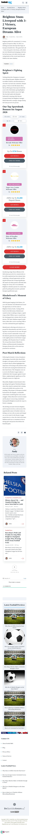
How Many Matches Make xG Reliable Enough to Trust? (15, 781)
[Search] (23, 2)
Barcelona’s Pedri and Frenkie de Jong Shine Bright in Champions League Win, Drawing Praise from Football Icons (13, 537)
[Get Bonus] (14, 130)
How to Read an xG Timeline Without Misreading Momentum (12, 793)
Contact (5, 760)
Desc (21, 121)
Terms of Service (7, 756)
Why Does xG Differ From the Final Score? (14, 770)
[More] (22, 523)
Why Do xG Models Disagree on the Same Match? (14, 787)
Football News (11, 7)
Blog (4, 747)
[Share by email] (25, 432)
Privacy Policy (6, 752)
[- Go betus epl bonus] (14, 733)
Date (15, 117)
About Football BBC (8, 743)
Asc (10, 121)
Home (2, 7)
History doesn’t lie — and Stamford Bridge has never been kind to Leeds (14, 502)
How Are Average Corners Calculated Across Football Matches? (14, 775)
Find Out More (17, 161)
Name (23, 117)
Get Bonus (17, 156)
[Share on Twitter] (21, 432)
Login (24, 578)
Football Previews (17, 497)
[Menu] (26, 2)
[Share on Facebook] (18, 432)
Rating (8, 117)
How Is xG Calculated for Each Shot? (14, 728)
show (11, 63)
